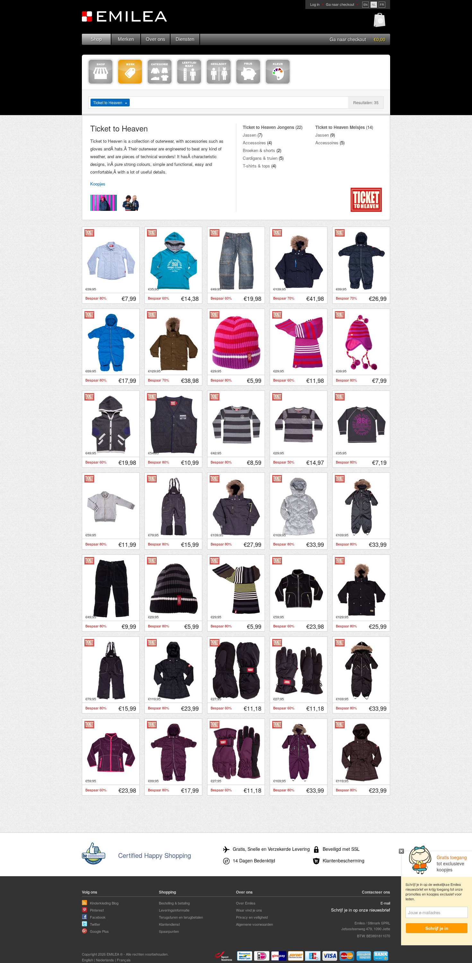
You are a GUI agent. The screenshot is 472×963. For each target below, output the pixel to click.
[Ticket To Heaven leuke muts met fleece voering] (361, 370)
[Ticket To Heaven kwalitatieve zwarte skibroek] (111, 697)
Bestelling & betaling (174, 902)
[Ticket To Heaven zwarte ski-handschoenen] (299, 697)
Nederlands (105, 959)
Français (124, 959)
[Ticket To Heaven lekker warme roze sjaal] (299, 370)
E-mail (385, 902)
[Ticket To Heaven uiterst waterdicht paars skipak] (299, 779)
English (87, 959)
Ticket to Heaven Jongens (268, 127)
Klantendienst (169, 924)
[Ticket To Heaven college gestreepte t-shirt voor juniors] (236, 452)
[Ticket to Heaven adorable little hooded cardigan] (111, 452)
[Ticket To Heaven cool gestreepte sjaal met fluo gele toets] (236, 615)
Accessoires (254, 143)
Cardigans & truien (260, 158)
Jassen (249, 135)
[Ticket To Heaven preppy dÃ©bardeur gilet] (174, 452)
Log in (314, 4)
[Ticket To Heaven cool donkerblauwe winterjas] (299, 288)
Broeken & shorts (259, 150)
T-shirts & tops (256, 166)
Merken (126, 39)
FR (382, 5)
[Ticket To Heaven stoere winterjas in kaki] (174, 370)
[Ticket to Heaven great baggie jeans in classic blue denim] (236, 288)
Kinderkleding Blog (104, 902)
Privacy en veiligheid (252, 917)
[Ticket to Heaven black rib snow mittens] (236, 697)
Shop (96, 39)
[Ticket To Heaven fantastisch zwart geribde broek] (111, 615)
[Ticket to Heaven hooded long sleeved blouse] (174, 288)
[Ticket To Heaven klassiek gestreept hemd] (111, 288)
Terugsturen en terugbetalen (181, 917)
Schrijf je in (436, 928)
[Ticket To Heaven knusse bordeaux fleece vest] (111, 779)
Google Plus (99, 931)
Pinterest (97, 910)
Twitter (95, 924)
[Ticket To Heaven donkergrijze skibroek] (174, 533)
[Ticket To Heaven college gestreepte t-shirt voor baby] (299, 452)
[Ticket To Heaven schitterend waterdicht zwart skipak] (361, 697)
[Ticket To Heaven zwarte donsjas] (174, 697)
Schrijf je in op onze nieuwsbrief (360, 910)
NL (374, 5)
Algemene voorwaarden (254, 924)
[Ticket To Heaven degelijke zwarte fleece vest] (299, 615)
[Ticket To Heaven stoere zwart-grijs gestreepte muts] (174, 615)
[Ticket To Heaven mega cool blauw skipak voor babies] (111, 370)
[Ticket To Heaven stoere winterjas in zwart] (361, 615)
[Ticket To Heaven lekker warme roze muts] (236, 370)
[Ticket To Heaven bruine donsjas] (361, 779)
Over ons (155, 39)
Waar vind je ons (249, 910)
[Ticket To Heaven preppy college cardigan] (111, 533)
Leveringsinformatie (174, 910)
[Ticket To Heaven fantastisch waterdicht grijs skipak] (361, 533)
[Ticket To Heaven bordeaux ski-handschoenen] (236, 779)
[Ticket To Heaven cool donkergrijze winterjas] (236, 533)
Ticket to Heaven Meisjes (340, 127)
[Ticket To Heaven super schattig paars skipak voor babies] (174, 779)
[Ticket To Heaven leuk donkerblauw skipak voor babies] (361, 288)
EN (365, 5)
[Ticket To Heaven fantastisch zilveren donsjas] (299, 533)
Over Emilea (245, 902)
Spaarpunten (169, 931)
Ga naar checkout (340, 4)
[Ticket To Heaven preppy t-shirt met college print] (361, 452)
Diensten (185, 39)
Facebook (98, 917)
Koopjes (97, 184)
